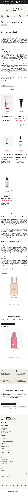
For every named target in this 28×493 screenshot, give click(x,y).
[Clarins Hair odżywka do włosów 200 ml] (7, 102)
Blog (2, 479)
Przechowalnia (4, 470)
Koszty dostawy (4, 459)
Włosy (11, 19)
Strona (12, 89)
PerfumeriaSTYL (4, 19)
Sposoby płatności (5, 455)
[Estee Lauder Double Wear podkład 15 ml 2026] (14, 286)
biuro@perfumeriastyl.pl (19, 4)
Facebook (3, 481)
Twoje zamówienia (5, 467)
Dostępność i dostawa (6, 457)
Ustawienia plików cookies (6, 461)
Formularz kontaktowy (6, 476)
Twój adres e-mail (4, 400)
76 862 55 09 (8, 4)
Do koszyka (6, 128)
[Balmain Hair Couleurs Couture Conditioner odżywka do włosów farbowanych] (7, 141)
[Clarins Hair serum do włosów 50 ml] (14, 339)
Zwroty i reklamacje (5, 446)
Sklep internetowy (12, 491)
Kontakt (2, 478)
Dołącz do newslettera (8, 403)
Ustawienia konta (4, 468)
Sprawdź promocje (7, 324)
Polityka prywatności (5, 450)
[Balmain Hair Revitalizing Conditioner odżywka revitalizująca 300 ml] (7, 182)
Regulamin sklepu (4, 448)
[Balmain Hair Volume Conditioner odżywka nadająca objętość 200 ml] (21, 141)
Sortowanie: (3, 82)
